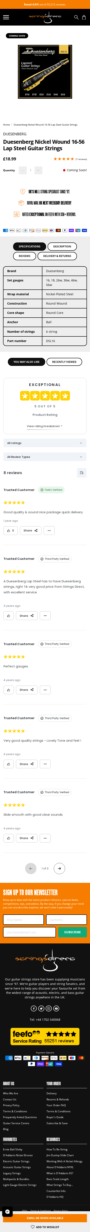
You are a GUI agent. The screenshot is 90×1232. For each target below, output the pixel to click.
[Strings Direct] (45, 17)
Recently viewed (64, 362)
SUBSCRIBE (72, 932)
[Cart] (84, 17)
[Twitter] (41, 1008)
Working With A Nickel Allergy (64, 1161)
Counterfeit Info (56, 1191)
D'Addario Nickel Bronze (18, 1155)
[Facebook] (34, 1008)
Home (6, 124)
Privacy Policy (11, 1105)
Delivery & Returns (57, 256)
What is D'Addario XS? (60, 1173)
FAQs (24, 1210)
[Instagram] (49, 1008)
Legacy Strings (12, 1173)
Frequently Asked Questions (20, 1117)
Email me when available (45, 1218)
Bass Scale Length (58, 1179)
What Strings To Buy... (60, 1185)
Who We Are (10, 1093)
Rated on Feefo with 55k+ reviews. (49, 214)
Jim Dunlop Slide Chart (60, 1155)
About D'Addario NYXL (60, 1167)
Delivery (52, 1093)
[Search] (77, 17)
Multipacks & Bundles (16, 1179)
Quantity (9, 170)
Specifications (29, 246)
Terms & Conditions (15, 1111)
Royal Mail (49, 202)
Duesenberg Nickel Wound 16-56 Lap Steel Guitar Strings (45, 124)
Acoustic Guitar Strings (17, 1167)
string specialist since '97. (49, 191)
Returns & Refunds (58, 1099)
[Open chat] (7, 1211)
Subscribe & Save (57, 1123)
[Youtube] (56, 1008)
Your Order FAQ (56, 1105)
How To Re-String (57, 1149)
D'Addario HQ (55, 1196)
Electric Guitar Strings (16, 1161)
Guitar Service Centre (16, 1123)
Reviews (24, 256)
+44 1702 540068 (48, 1019)
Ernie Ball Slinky (12, 1149)
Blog (6, 1129)
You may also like (27, 362)
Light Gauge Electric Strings (19, 1185)
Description (62, 246)
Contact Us (9, 1099)
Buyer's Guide (55, 1117)
